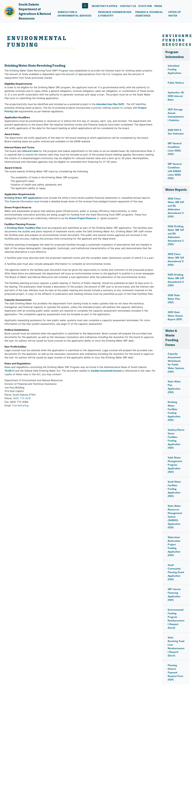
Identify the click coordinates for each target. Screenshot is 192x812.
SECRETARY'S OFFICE (104, 6)
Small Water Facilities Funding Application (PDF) (174, 489)
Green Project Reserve (82, 218)
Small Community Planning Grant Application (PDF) (176, 572)
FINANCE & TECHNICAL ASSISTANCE (149, 14)
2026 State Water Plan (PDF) (174, 298)
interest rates (30, 150)
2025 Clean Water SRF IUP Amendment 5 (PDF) (176, 259)
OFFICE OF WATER (174, 14)
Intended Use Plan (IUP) (110, 104)
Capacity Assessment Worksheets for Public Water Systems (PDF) (176, 362)
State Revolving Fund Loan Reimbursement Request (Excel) (176, 646)
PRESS (158, 6)
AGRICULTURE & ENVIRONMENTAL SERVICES (74, 14)
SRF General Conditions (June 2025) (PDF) (175, 149)
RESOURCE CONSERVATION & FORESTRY (114, 14)
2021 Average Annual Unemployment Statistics (176, 115)
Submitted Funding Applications (174, 69)
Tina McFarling (20, 405)
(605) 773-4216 (22, 398)
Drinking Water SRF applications (23, 197)
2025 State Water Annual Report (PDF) (175, 315)
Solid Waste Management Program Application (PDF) (175, 465)
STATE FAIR (145, 6)
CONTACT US (128, 6)
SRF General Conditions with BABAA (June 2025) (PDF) (175, 171)
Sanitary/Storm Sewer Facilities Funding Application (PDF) (176, 438)
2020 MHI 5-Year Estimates (176, 131)
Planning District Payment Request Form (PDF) (175, 672)
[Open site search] (85, 5)
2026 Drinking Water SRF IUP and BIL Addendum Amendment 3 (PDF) (176, 235)
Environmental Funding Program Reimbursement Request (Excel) (176, 618)
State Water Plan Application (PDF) (174, 387)
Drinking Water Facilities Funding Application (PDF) (174, 411)
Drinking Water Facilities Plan (24, 227)
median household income (106, 370)
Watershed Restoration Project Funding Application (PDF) (174, 546)
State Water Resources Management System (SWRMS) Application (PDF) (175, 516)
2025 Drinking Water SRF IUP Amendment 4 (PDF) (176, 280)
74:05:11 (9, 370)
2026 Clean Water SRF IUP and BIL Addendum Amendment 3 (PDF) (176, 207)
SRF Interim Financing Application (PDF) (174, 594)
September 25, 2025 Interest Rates (176, 96)
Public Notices (176, 82)
